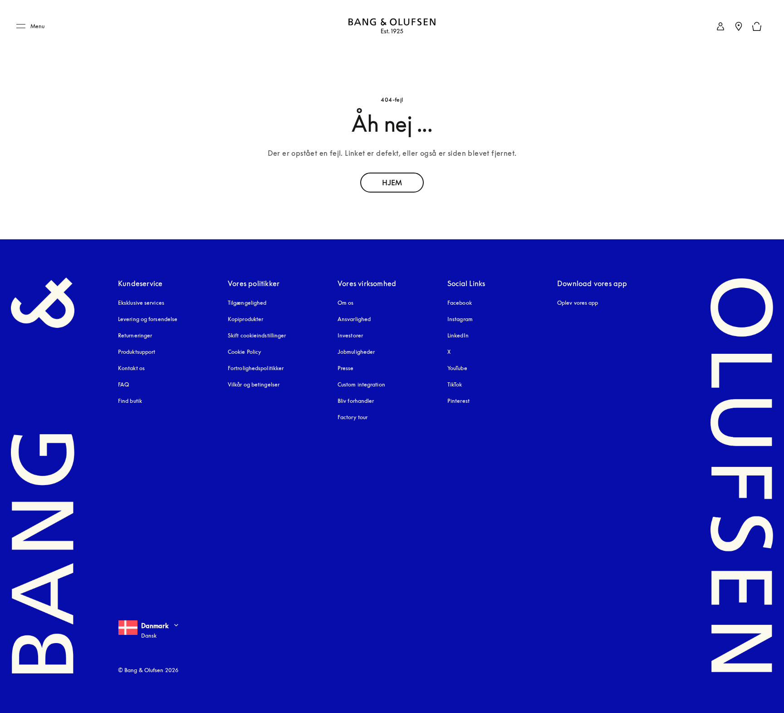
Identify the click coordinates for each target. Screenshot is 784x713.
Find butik (130, 400)
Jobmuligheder (356, 351)
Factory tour (353, 417)
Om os (346, 302)
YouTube (457, 368)
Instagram (460, 319)
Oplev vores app (577, 302)
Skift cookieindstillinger (257, 335)
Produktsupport (136, 351)
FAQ (123, 384)
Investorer (350, 335)
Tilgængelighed (247, 302)
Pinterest (458, 400)
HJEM (392, 182)
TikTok (454, 384)
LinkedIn (458, 335)
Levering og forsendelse (147, 319)
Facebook (459, 302)
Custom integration (361, 384)
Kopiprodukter (245, 319)
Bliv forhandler (356, 400)
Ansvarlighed (354, 319)
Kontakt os (131, 368)
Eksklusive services (141, 302)
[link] (720, 26)
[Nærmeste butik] (738, 26)
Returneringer (135, 335)
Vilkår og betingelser (253, 384)
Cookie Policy (244, 351)
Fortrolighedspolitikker (256, 368)
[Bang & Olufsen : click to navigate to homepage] (392, 26)
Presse (346, 368)
